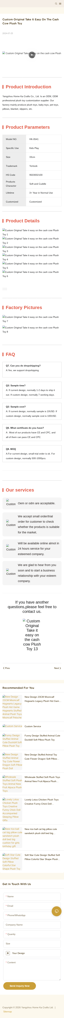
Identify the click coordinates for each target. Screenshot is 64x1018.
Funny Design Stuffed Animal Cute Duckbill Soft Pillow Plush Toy (42, 737)
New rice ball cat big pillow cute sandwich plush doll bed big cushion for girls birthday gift (41, 831)
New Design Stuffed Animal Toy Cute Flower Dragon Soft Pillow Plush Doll (41, 757)
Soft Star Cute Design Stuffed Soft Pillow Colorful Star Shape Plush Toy (42, 857)
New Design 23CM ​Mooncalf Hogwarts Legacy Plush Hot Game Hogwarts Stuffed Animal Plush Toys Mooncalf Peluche (42, 699)
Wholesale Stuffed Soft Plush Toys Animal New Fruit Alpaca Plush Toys (42, 779)
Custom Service (33, 726)
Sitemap (7, 1011)
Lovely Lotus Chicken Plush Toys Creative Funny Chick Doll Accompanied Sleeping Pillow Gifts (42, 802)
